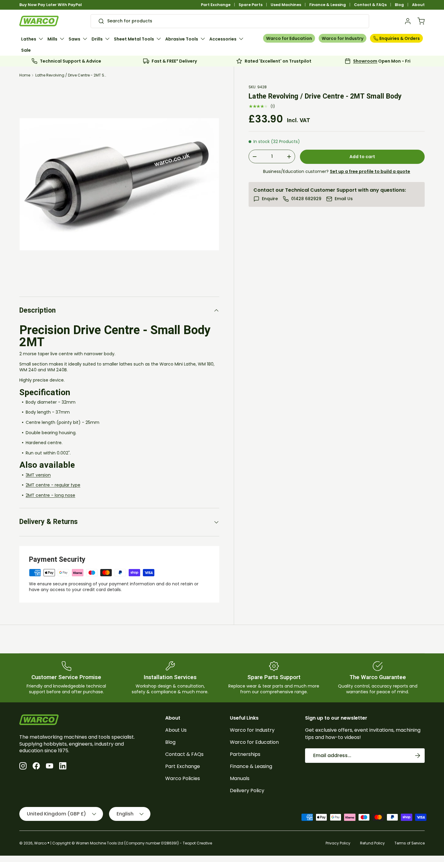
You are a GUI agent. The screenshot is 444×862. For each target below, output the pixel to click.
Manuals (239, 778)
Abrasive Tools (181, 39)
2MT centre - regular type (53, 485)
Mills (52, 39)
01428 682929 (306, 199)
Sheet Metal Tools (134, 39)
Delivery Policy (247, 790)
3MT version (38, 475)
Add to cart (362, 157)
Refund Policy (372, 843)
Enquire (270, 199)
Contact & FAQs (370, 4)
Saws (74, 39)
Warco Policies (182, 778)
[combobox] (230, 21)
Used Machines (286, 4)
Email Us (344, 199)
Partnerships (245, 754)
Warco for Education (289, 38)
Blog (399, 4)
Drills (97, 39)
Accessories (222, 39)
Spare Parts (250, 4)
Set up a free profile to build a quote (370, 171)
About (418, 4)
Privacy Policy (338, 843)
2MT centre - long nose (50, 495)
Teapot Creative (197, 843)
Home (24, 75)
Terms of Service (409, 843)
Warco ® (42, 843)
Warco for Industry (342, 38)
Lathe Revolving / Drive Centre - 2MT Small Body (71, 75)
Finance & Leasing (327, 4)
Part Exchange (215, 4)
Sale (26, 50)
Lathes (28, 39)
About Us (176, 730)
